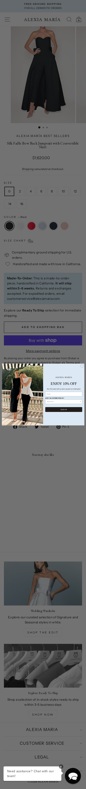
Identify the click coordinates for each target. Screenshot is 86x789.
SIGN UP (64, 410)
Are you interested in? (54, 398)
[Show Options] (80, 402)
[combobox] (63, 402)
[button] (73, 776)
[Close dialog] (82, 365)
